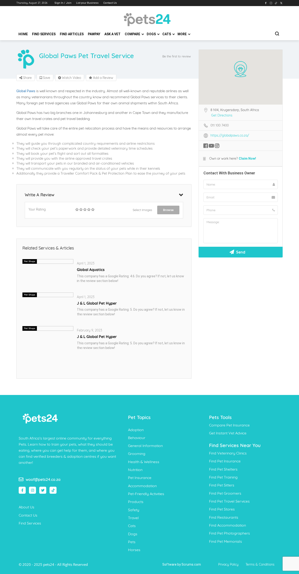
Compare (133, 34)
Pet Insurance (139, 477)
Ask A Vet (112, 34)
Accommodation (142, 485)
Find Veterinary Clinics (228, 453)
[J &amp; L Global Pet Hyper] (47, 328)
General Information (145, 445)
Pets (131, 541)
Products (135, 501)
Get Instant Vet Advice (227, 433)
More (182, 34)
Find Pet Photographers (229, 533)
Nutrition (135, 469)
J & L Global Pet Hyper (97, 303)
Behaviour (136, 437)
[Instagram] (32, 490)
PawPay (94, 34)
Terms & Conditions (260, 564)
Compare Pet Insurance (229, 425)
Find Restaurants (223, 517)
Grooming (136, 453)
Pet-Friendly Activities (146, 493)
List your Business (87, 2)
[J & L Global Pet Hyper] (47, 294)
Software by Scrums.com (181, 564)
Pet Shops (29, 261)
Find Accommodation (227, 525)
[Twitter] (42, 490)
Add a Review (102, 78)
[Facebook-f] (22, 490)
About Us (26, 507)
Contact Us (110, 2)
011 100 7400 (219, 125)
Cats (167, 34)
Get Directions (221, 115)
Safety (133, 509)
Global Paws (25, 91)
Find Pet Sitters (221, 485)
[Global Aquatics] (47, 261)
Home (23, 34)
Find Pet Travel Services (229, 501)
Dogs (152, 34)
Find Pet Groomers (225, 493)
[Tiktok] (53, 490)
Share (27, 78)
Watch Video (71, 78)
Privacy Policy (228, 564)
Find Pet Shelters (223, 469)
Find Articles (72, 34)
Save (46, 78)
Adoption (136, 429)
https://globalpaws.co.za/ (229, 135)
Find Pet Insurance (225, 461)
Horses (134, 549)
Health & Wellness (143, 461)
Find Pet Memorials (225, 541)
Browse (168, 210)
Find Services (44, 34)
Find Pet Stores (222, 509)
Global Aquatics (91, 269)
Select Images (142, 210)
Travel (133, 517)
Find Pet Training (223, 477)
